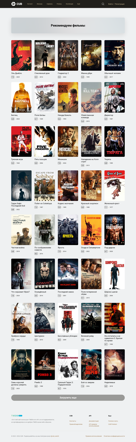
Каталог (30, 4)
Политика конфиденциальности (114, 436)
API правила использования (94, 425)
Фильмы (39, 4)
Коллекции (69, 4)
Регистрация (119, 4)
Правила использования (94, 436)
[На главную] (16, 4)
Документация (94, 421)
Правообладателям (75, 424)
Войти (110, 4)
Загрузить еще (68, 397)
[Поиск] (103, 4)
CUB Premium (112, 424)
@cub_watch (55, 436)
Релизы (59, 4)
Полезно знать (113, 421)
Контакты (72, 421)
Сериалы (50, 4)
